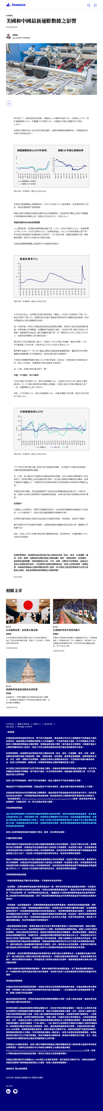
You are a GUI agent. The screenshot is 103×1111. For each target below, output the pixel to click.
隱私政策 (10, 726)
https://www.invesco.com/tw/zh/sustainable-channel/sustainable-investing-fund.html (45, 1050)
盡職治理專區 (23, 723)
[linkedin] (8, 1091)
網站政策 (48, 723)
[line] (15, 1091)
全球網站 (10, 723)
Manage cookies (24, 726)
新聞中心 (37, 723)
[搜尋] (89, 5)
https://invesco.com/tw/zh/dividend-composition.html (47, 798)
